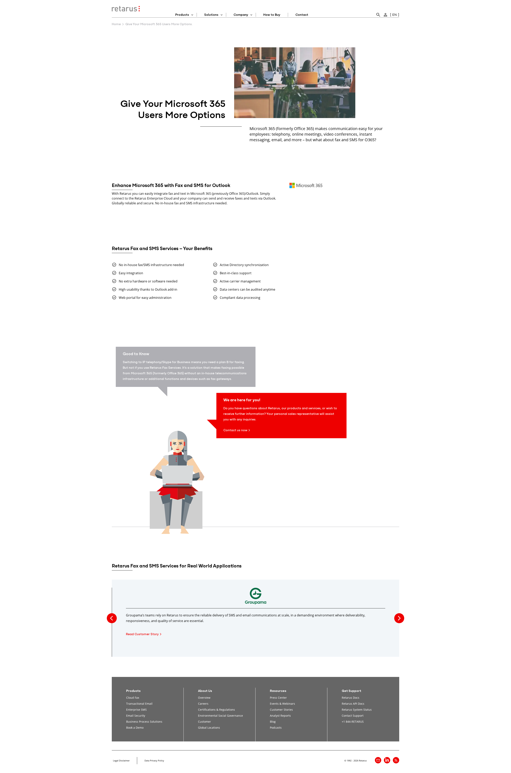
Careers (203, 703)
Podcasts (276, 727)
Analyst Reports (280, 715)
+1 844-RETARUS (353, 721)
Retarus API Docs (353, 703)
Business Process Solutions (144, 721)
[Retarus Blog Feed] (396, 760)
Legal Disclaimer (121, 760)
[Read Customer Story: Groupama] (255, 598)
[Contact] (378, 760)
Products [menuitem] (182, 15)
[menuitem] (378, 14)
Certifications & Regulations (216, 709)
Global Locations (209, 727)
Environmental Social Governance (220, 715)
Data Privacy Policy (154, 760)
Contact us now (235, 430)
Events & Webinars (282, 703)
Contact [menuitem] (301, 15)
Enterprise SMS (136, 709)
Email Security (135, 715)
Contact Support (352, 715)
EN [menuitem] (394, 15)
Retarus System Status (357, 709)
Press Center (278, 697)
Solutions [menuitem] (211, 15)
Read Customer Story (142, 634)
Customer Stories (281, 709)
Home (116, 24)
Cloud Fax (132, 697)
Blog (273, 721)
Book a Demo (135, 727)
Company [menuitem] (241, 15)
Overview (204, 697)
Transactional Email (139, 703)
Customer (204, 721)
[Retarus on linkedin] (387, 760)
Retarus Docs (350, 697)
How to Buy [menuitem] (271, 15)
